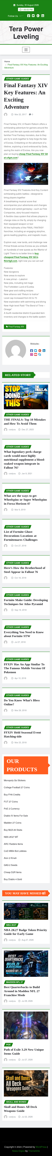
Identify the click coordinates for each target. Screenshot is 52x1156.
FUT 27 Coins (11, 801)
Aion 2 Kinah (10, 858)
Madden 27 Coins (12, 822)
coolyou (12, 429)
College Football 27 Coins (17, 787)
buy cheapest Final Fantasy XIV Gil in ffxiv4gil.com (21, 257)
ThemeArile (34, 1150)
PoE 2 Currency (12, 808)
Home (7, 61)
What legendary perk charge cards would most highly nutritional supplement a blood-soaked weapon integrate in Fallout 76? (24, 459)
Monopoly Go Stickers (15, 780)
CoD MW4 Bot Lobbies (15, 851)
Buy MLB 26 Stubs (13, 829)
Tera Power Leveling (26, 32)
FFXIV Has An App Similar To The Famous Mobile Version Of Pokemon (24, 668)
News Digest (18, 1150)
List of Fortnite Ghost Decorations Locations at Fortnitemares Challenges (21, 535)
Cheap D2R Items (12, 872)
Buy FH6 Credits (12, 794)
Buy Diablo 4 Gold (13, 879)
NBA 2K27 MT (11, 836)
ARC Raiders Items (13, 843)
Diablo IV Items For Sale (16, 815)
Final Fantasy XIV (16, 326)
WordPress (41, 1146)
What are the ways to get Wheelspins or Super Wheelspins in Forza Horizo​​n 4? (25, 499)
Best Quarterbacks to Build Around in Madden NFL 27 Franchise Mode (22, 991)
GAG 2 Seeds (10, 865)
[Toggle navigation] (26, 49)
